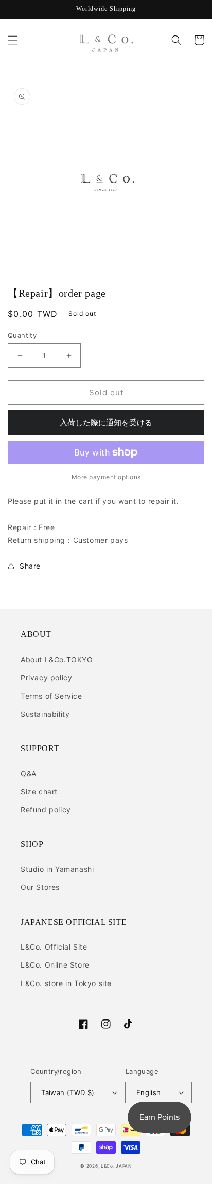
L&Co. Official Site (54, 946)
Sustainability (45, 713)
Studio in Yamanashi (57, 869)
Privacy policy (46, 677)
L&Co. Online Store (55, 964)
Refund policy (46, 809)
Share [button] (30, 565)
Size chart (39, 791)
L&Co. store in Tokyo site (66, 983)
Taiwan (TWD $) (68, 1092)
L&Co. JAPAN (116, 1166)
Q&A (29, 773)
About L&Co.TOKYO (57, 659)
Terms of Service (51, 695)
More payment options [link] (106, 477)
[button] (13, 40)
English (148, 1092)
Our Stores (40, 887)
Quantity (22, 335)
